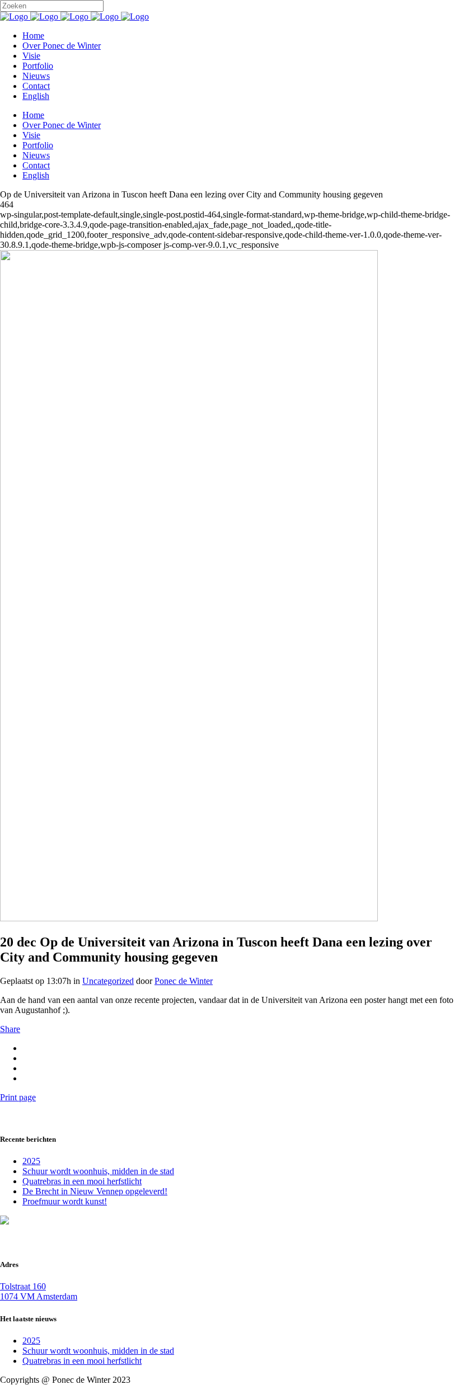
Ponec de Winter (183, 981)
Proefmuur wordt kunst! (64, 1201)
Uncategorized (108, 981)
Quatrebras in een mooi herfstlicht (82, 1181)
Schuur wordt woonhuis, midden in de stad (98, 1171)
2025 (31, 1161)
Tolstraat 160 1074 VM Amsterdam (38, 1291)
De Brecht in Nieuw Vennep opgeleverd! (94, 1191)
